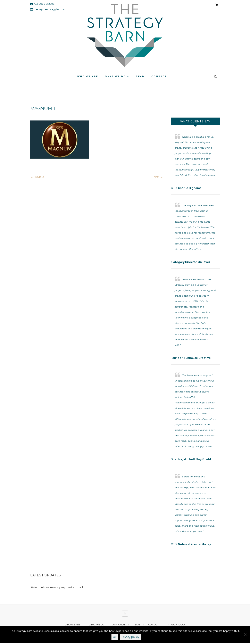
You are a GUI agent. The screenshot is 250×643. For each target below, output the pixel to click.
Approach (118, 624)
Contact (159, 76)
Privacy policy (176, 624)
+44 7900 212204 (44, 3)
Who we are (87, 76)
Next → (158, 176)
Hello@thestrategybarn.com (50, 9)
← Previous (37, 176)
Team (140, 76)
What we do (115, 76)
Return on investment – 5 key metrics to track (57, 587)
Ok (114, 637)
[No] (245, 634)
